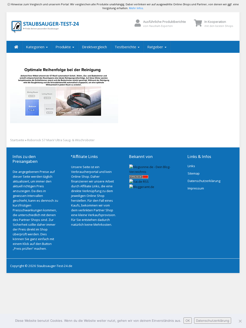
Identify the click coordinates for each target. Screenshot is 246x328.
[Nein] (240, 321)
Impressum (196, 188)
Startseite (17, 140)
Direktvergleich (94, 46)
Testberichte (126, 46)
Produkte (63, 46)
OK (187, 320)
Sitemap (194, 173)
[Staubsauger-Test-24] (45, 26)
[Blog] (141, 186)
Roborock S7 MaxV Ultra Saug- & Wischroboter (61, 140)
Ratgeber (155, 46)
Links (191, 166)
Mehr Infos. (136, 8)
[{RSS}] (139, 181)
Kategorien (35, 46)
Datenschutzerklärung (204, 181)
